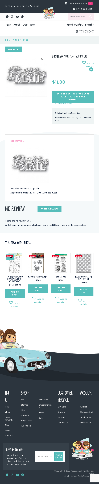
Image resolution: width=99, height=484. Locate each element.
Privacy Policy (90, 472)
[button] (7, 17)
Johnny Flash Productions (82, 476)
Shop (18, 40)
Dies (25, 40)
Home (8, 40)
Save (10, 256)
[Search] (90, 16)
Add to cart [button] (15, 293)
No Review (15, 209)
